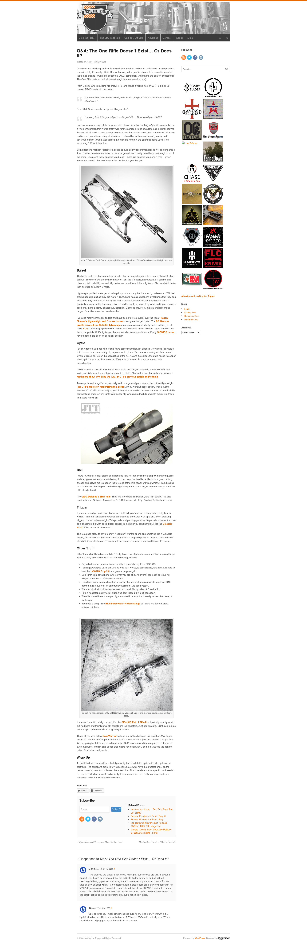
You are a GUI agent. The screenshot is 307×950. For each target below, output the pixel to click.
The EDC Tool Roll (110, 37)
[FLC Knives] (213, 266)
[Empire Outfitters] (213, 181)
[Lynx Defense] (189, 143)
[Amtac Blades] (192, 117)
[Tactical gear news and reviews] (95, 30)
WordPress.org (191, 319)
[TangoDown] (213, 159)
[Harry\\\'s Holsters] (192, 266)
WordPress (200, 938)
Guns (104, 61)
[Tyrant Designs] (213, 223)
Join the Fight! (87, 37)
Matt (81, 61)
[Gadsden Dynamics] (192, 244)
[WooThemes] (224, 938)
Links (190, 37)
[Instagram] (100, 819)
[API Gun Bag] (213, 117)
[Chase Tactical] (192, 181)
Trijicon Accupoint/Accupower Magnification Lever (100, 842)
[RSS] (82, 819)
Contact (167, 37)
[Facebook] (94, 819)
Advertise (153, 37)
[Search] (226, 69)
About (179, 37)
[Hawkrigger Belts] (213, 244)
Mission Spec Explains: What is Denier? (157, 842)
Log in (187, 308)
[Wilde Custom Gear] (213, 202)
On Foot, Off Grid (133, 37)
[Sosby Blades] (192, 96)
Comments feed (191, 315)
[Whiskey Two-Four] (213, 96)
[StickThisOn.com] (192, 287)
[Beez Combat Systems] (213, 138)
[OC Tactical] (192, 138)
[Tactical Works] (213, 287)
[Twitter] (88, 819)
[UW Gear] (192, 202)
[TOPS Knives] (192, 223)
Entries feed (190, 312)
